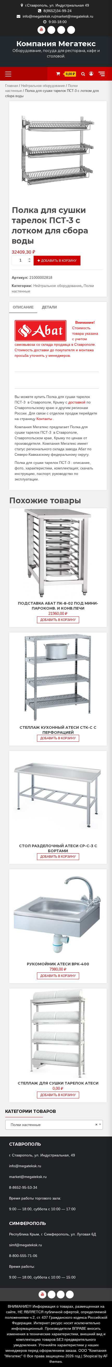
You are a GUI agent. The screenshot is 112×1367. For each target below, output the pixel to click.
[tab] (23, 307)
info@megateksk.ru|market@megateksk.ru (58, 16)
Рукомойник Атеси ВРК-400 (58, 964)
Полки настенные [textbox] (52, 1125)
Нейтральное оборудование (43, 86)
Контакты (44, 419)
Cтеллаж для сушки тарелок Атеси (58, 1083)
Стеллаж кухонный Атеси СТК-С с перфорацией (58, 730)
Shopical (90, 1356)
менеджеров (59, 355)
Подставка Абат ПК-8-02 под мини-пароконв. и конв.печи (58, 606)
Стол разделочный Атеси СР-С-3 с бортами (58, 848)
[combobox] (54, 1125)
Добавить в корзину (59, 261)
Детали (49, 307)
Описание (23, 307)
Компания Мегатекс (56, 43)
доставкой (76, 402)
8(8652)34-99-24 (57, 11)
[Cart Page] (58, 73)
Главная (11, 86)
